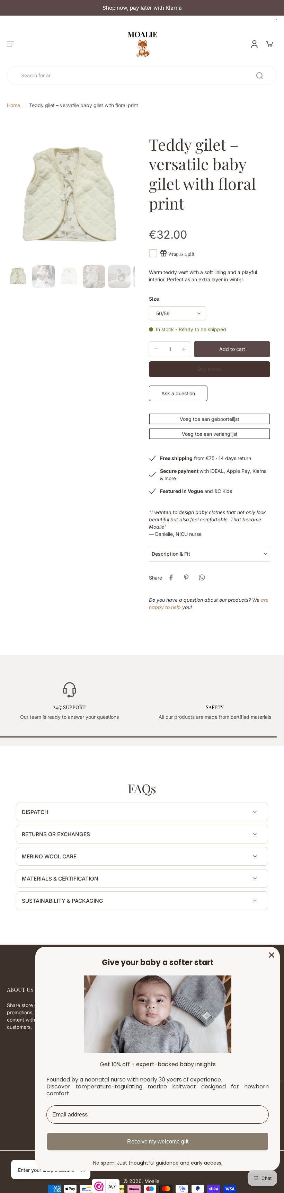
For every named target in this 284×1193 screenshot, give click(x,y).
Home (13, 105)
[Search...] (259, 75)
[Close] (271, 955)
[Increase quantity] (184, 349)
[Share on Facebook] (171, 577)
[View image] (18, 276)
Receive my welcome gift (157, 1142)
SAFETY (215, 707)
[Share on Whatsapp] (201, 577)
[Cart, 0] (269, 43)
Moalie (151, 1181)
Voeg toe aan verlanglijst (210, 434)
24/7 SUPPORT (69, 707)
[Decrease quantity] (156, 349)
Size (154, 299)
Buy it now (209, 369)
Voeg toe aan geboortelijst (209, 419)
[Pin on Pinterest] (186, 577)
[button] (10, 43)
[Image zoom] (71, 198)
